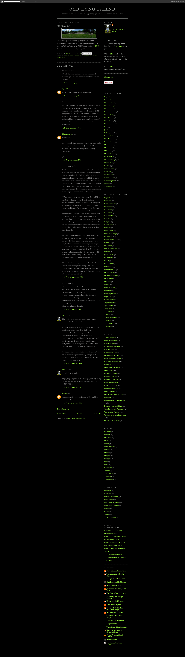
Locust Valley (109, 142)
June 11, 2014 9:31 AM (71, 96)
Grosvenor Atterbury (112, 367)
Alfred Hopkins (110, 338)
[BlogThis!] (85, 53)
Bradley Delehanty (111, 341)
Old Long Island (92, 9)
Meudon (107, 282)
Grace (106, 444)
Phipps (95, 56)
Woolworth (108, 480)
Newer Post (61, 413)
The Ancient (67, 134)
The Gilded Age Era (114, 604)
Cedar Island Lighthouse (113, 530)
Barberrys (107, 201)
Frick (106, 441)
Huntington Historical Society (115, 536)
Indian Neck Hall (110, 249)
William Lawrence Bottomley (115, 415)
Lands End (108, 267)
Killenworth (109, 258)
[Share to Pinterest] (91, 53)
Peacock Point (109, 288)
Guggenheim (109, 447)
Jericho (106, 130)
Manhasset (108, 145)
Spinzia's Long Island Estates (115, 636)
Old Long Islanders (111, 503)
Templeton (108, 309)
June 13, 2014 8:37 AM (72, 363)
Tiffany (107, 471)
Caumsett (108, 210)
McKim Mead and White (113, 394)
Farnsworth (108, 231)
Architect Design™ (114, 585)
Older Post (97, 413)
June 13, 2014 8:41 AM (72, 387)
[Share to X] (87, 53)
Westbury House (110, 318)
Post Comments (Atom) (76, 418)
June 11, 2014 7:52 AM (72, 83)
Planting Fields (110, 294)
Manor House (109, 273)
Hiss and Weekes (110, 376)
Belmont (107, 432)
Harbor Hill (108, 237)
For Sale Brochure (111, 497)
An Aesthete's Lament (115, 612)
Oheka (106, 285)
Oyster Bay (108, 163)
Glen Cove (108, 118)
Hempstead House (111, 240)
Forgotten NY (112, 624)
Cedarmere (108, 213)
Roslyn (107, 166)
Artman (65, 393)
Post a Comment (63, 409)
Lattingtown (109, 133)
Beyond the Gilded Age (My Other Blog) (115, 609)
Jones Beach (108, 500)
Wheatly (107, 321)
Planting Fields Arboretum (114, 548)
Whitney (107, 477)
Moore (106, 453)
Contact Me (108, 77)
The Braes (108, 312)
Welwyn (107, 315)
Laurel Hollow (109, 136)
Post (106, 462)
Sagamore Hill (109, 303)
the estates (119, 46)
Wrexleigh (108, 327)
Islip (106, 127)
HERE (96, 46)
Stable (106, 515)
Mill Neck (108, 151)
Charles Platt (109, 350)
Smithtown (108, 175)
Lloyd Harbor (109, 139)
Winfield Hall (109, 324)
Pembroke (108, 291)
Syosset (107, 184)
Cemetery (107, 494)
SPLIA (107, 551)
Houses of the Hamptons (116, 601)
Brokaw (107, 435)
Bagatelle (107, 198)
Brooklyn (107, 491)
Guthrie (107, 450)
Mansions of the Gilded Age (115, 575)
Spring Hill (61, 58)
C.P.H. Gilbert (109, 344)
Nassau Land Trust (111, 539)
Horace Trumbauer (111, 382)
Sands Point (109, 169)
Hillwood (108, 243)
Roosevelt (108, 468)
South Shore (109, 178)
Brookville (108, 100)
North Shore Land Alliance (114, 542)
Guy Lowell (108, 370)
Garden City (109, 115)
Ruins (106, 512)
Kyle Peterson (67, 89)
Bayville (107, 97)
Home (79, 413)
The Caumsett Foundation (114, 554)
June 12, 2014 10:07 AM (72, 277)
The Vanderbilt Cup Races (114, 644)
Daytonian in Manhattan (116, 571)
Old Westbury (86, 56)
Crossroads (108, 225)
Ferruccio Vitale (110, 364)
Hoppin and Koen (111, 379)
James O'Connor (110, 385)
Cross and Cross (110, 353)
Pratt (106, 465)
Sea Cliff (107, 172)
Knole (106, 261)
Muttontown (109, 154)
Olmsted (107, 397)
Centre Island (109, 103)
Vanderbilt (108, 474)
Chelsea (107, 219)
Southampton (109, 181)
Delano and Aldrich (112, 356)
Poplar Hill (108, 297)
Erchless (107, 228)
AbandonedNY (112, 639)
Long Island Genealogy (115, 620)
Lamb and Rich (110, 391)
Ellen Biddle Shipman (112, 358)
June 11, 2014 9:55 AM (71, 128)
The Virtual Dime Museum (116, 627)
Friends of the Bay (111, 533)
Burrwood (108, 207)
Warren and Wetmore (112, 412)
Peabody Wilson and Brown (114, 400)
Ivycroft (107, 252)
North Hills (108, 157)
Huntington (109, 124)
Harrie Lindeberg (110, 373)
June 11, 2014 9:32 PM (71, 160)
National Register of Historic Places (114, 631)
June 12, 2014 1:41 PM (71, 309)
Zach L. (64, 315)
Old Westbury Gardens (113, 545)
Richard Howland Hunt (113, 406)
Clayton (107, 222)
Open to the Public (111, 506)
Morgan (107, 456)
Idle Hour (108, 246)
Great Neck (108, 121)
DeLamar (107, 438)
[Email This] (82, 53)
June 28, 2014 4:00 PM (72, 403)
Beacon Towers (110, 204)
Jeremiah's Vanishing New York (116, 590)
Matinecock (108, 148)
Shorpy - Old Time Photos (116, 579)
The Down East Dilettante (116, 593)
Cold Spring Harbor (112, 106)
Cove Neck (108, 109)
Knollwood (108, 264)
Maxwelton (108, 279)
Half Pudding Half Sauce (116, 582)
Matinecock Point (111, 276)
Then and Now (110, 518)
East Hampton (109, 112)
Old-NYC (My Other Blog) (114, 617)
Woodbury (108, 187)
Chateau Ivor (109, 216)
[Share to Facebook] (89, 53)
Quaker (107, 509)
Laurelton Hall (110, 270)
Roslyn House (109, 300)
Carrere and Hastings (112, 347)
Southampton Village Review (115, 598)
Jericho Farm (108, 255)
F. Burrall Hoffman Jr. (112, 361)
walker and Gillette (111, 421)
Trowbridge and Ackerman (114, 409)
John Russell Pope (71, 56)
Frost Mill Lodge (110, 234)
